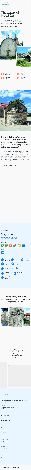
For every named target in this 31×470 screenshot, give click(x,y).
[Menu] (28, 3)
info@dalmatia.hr (5, 420)
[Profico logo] (17, 467)
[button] (2, 375)
